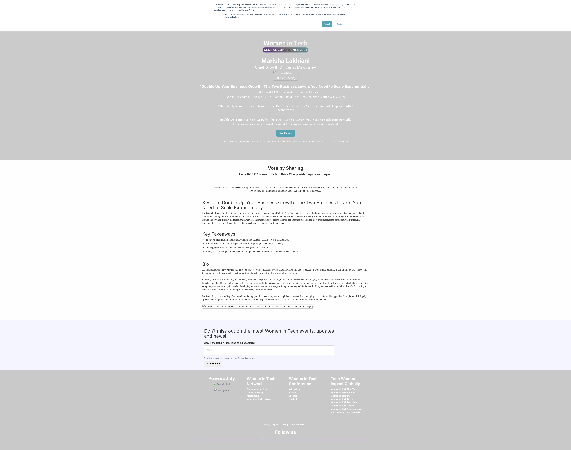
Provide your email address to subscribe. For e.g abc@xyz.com (230, 358)
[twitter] (294, 439)
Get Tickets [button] (285, 133)
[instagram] (285, 439)
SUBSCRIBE (213, 363)
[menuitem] (257, 389)
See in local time (306, 92)
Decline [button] (340, 24)
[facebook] (266, 439)
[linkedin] (276, 439)
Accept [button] (327, 24)
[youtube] (304, 439)
